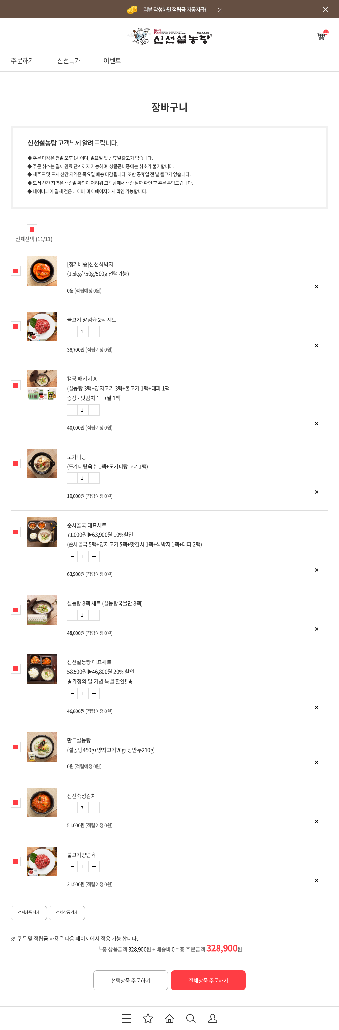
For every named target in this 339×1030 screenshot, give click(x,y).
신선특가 (68, 60)
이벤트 (112, 60)
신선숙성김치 (81, 796)
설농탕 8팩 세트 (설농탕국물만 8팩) (105, 603)
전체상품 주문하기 (208, 980)
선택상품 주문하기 (131, 980)
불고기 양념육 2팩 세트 (92, 319)
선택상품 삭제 (29, 912)
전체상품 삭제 (67, 912)
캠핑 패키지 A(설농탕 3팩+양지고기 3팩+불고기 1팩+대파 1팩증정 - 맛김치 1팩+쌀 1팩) (118, 388)
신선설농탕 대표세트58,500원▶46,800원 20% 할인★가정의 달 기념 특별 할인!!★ (100, 671)
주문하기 (22, 60)
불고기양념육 (81, 854)
